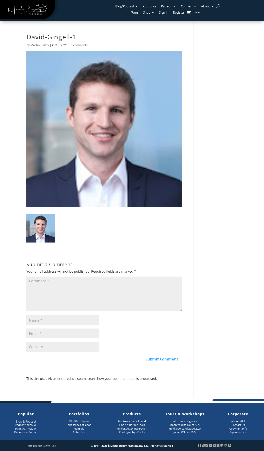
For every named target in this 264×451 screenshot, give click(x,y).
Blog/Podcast (124, 6)
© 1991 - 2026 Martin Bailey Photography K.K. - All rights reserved (132, 445)
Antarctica (79, 432)
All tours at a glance (185, 421)
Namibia (79, 428)
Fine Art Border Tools (132, 425)
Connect (186, 6)
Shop (146, 12)
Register (178, 12)
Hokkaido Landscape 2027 (185, 428)
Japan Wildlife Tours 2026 (185, 425)
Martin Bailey (40, 45)
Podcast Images (26, 429)
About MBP (238, 421)
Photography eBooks (132, 432)
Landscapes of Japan (78, 425)
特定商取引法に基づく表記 (42, 445)
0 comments (79, 45)
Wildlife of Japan (79, 421)
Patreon (166, 6)
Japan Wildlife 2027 (185, 432)
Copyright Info (238, 428)
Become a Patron (26, 432)
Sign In (164, 12)
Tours (135, 12)
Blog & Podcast (26, 421)
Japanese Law (238, 432)
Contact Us (238, 425)
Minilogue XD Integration (132, 428)
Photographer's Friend (132, 421)
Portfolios (150, 6)
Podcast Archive (26, 425)
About (205, 6)
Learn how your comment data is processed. (122, 378)
